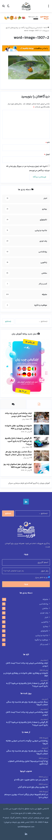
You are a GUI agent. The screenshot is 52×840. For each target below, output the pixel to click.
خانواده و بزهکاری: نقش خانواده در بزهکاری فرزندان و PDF (18, 427)
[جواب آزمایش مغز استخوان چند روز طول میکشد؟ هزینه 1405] (41, 468)
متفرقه (45, 599)
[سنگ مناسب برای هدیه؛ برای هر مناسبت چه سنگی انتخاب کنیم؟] (41, 455)
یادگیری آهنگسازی (32, 483)
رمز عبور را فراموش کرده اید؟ (13, 571)
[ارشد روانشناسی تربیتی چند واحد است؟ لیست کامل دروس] (41, 417)
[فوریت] (26, 6)
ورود (26, 584)
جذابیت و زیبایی (41, 635)
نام (48, 142)
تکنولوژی (44, 630)
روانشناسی (43, 604)
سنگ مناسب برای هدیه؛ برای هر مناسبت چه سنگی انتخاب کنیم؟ (18, 453)
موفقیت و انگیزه (41, 639)
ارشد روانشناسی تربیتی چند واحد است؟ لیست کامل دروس (18, 415)
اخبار (46, 617)
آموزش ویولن (45, 483)
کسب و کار (44, 644)
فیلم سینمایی (18, 483)
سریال (10, 483)
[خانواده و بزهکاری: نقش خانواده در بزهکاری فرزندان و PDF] (41, 429)
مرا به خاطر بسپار (41, 577)
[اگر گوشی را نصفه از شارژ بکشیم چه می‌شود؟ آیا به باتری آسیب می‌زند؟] (41, 442)
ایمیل (47, 154)
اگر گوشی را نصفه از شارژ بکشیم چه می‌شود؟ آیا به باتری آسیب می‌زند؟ (18, 441)
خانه (45, 27)
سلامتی (45, 608)
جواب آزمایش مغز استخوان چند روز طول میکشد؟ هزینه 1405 (17, 466)
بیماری (45, 626)
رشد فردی (44, 613)
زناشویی (44, 621)
